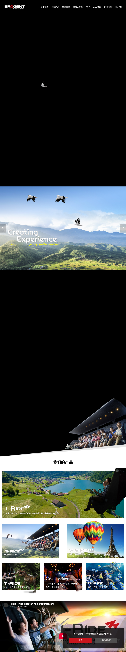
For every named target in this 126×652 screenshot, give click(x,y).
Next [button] (123, 228)
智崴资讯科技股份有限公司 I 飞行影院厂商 (14, 7)
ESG (88, 7)
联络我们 (108, 7)
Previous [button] (3, 228)
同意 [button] (80, 640)
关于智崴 (44, 7)
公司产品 (55, 7)
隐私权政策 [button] (106, 640)
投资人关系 (78, 7)
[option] (63, 228)
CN (120, 7)
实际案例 (66, 7)
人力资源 (97, 7)
